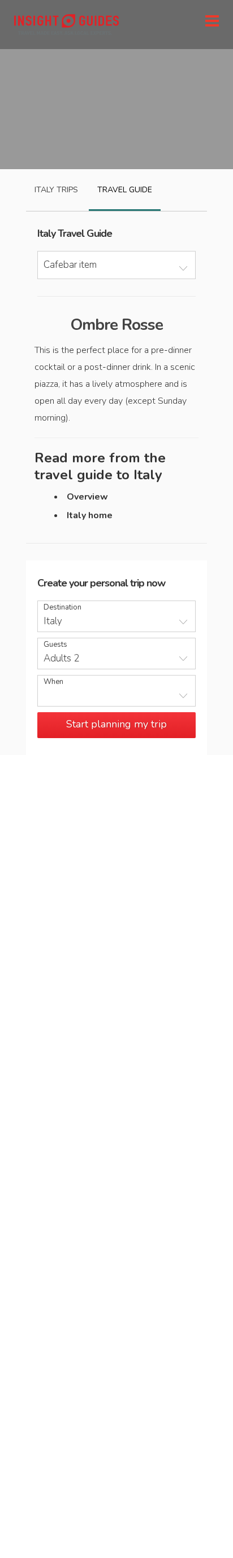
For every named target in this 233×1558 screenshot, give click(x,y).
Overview (87, 497)
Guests (55, 644)
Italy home (90, 515)
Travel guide (124, 189)
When (53, 682)
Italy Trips (56, 189)
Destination (62, 607)
